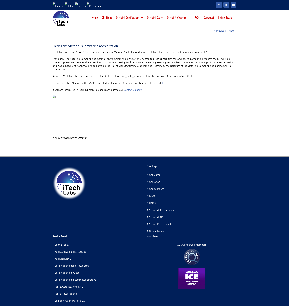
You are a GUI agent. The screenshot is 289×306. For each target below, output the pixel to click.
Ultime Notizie (157, 231)
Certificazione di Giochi (67, 272)
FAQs (152, 195)
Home (152, 203)
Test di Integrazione (66, 293)
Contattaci (155, 181)
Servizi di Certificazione (162, 210)
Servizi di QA (156, 217)
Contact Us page (133, 89)
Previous (221, 30)
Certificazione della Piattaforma (72, 265)
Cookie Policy (156, 188)
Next (231, 30)
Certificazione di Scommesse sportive (75, 279)
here (164, 83)
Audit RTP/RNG (63, 258)
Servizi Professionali (160, 224)
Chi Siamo (154, 174)
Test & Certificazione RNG (69, 286)
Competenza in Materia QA (70, 300)
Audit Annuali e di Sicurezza (70, 251)
